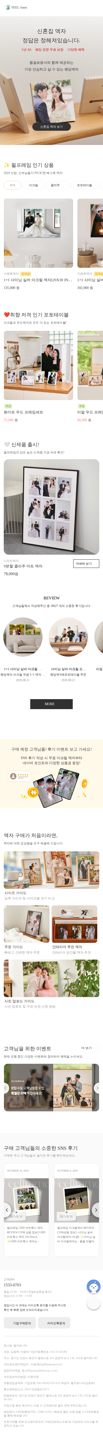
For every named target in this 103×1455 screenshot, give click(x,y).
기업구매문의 (22, 1323)
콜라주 (55, 185)
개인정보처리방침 (15, 1376)
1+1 (12, 185)
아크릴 (33, 185)
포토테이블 (84, 185)
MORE (50, 704)
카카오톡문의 (56, 1323)
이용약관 (33, 1376)
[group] (23, 649)
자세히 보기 (84, 563)
